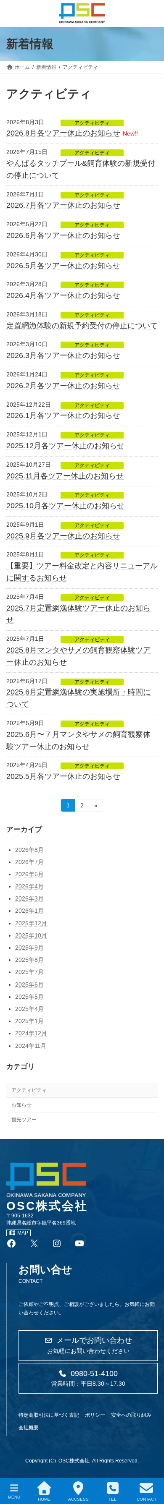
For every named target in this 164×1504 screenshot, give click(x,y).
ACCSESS (78, 1499)
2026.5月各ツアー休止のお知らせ (63, 265)
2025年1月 (29, 1021)
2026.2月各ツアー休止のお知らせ (63, 385)
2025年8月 (29, 959)
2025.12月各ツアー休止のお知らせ (65, 445)
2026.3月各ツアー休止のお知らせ (63, 355)
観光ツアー (24, 1120)
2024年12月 (31, 1033)
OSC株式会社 (74, 1461)
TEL (112, 1499)
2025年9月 (29, 947)
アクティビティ (92, 123)
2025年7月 (29, 972)
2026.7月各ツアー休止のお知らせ (63, 205)
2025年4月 (29, 1008)
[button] (88, 1345)
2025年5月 (29, 996)
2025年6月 (29, 984)
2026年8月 (29, 849)
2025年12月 (31, 922)
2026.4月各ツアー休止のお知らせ (63, 295)
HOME (44, 1499)
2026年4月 (29, 886)
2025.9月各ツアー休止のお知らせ (63, 536)
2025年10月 (31, 935)
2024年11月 (30, 1045)
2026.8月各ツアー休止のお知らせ (63, 133)
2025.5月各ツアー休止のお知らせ (63, 776)
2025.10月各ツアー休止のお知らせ (65, 505)
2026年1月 (29, 910)
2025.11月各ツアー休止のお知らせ (65, 476)
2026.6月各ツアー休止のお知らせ (63, 235)
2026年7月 (29, 861)
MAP (22, 1233)
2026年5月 (29, 874)
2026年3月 (29, 898)
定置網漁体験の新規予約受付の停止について (82, 325)
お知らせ (21, 1104)
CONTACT (146, 1499)
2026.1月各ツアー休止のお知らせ (63, 415)
